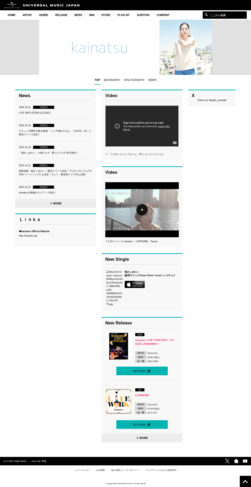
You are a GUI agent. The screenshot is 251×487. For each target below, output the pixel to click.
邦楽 (44, 461)
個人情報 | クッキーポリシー (125, 470)
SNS (91, 15)
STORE (105, 15)
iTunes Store (146, 275)
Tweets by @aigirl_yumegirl (211, 100)
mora (158, 275)
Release (61, 15)
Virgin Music (20, 461)
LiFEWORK (142, 395)
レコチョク (169, 275)
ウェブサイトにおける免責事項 (161, 470)
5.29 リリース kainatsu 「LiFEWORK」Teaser (133, 241)
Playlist (123, 15)
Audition (143, 15)
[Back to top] (245, 481)
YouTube (245, 461)
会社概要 (100, 470)
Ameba (236, 461)
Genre (43, 15)
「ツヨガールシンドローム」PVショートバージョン (136, 154)
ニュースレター (82, 470)
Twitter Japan (227, 461)
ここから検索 (206, 14)
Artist (27, 15)
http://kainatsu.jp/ (28, 235)
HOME (11, 15)
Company (163, 15)
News (78, 15)
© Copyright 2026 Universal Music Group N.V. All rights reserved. (125, 483)
